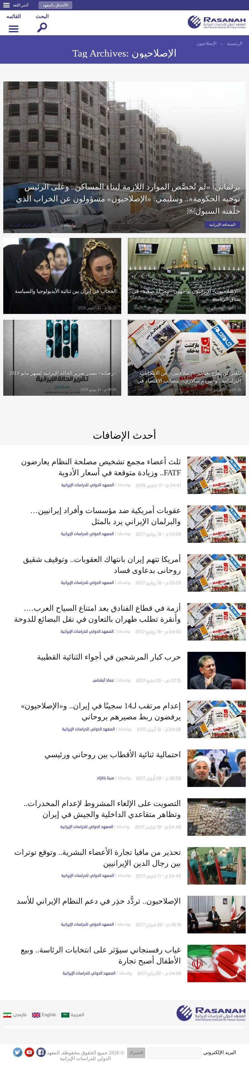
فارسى (20, 1014)
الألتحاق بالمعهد (55, 5)
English (49, 1014)
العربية (77, 1014)
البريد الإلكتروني (219, 1052)
